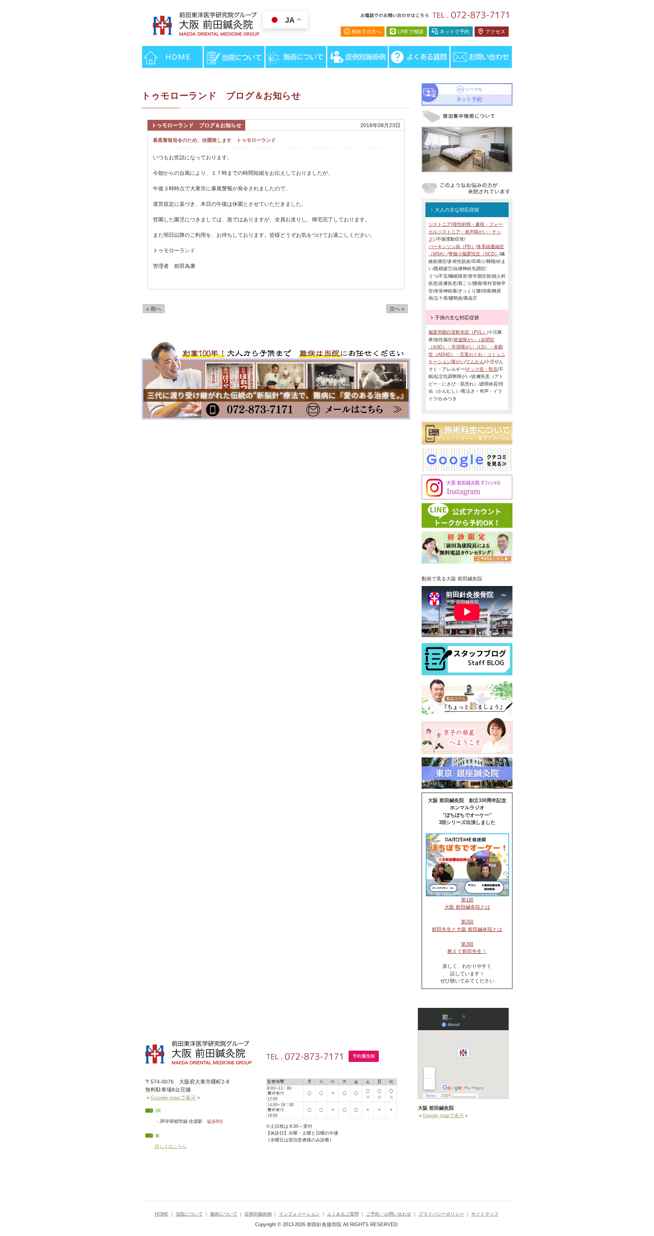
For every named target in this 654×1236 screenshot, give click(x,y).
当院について (189, 1214)
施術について (223, 1214)
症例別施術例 (258, 1214)
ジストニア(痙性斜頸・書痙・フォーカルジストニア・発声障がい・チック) (465, 232)
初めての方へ (366, 31)
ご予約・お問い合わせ (388, 1214)
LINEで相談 (411, 31)
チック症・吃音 (482, 369)
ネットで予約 (454, 31)
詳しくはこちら (171, 1146)
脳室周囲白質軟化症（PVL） (457, 332)
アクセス (495, 31)
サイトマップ (484, 1214)
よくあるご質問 (343, 1214)
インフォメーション (299, 1214)
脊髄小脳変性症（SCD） (473, 254)
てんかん (475, 361)
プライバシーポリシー (441, 1214)
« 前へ (153, 309)
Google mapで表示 (173, 1098)
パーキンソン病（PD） (452, 246)
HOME (161, 1214)
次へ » (397, 309)
